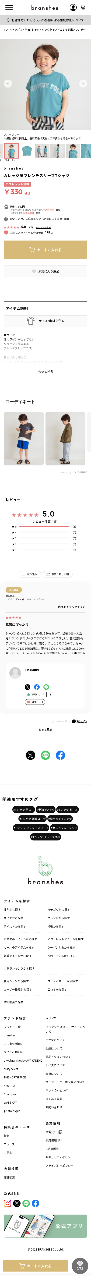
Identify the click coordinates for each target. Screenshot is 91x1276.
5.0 (48, 513)
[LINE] (26, 1203)
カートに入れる (49, 250)
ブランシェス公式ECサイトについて (65, 1029)
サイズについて (55, 1065)
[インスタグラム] (7, 1203)
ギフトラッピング (57, 1090)
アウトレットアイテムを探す (65, 939)
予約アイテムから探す (61, 956)
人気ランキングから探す (19, 968)
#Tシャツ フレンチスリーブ (31, 828)
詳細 (58, 209)
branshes (14, 168)
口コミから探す (57, 989)
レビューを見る (43, 227)
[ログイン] (73, 7)
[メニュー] (9, 7)
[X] (17, 1203)
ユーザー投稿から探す (18, 989)
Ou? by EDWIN (13, 1052)
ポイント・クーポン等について (65, 1082)
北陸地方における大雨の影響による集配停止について (47, 20)
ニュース (9, 1144)
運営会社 (51, 1132)
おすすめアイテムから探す (20, 939)
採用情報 (51, 1140)
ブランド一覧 (12, 1027)
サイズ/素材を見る (51, 321)
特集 (6, 1136)
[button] (8, 83)
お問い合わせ (54, 1107)
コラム (8, 1152)
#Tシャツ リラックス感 (45, 837)
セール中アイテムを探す (19, 947)
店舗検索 (9, 1177)
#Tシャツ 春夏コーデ (32, 819)
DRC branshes (12, 1044)
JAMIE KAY (10, 1102)
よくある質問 (54, 1099)
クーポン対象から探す (61, 947)
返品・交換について (58, 1057)
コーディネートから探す (62, 981)
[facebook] (35, 1203)
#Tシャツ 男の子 (23, 810)
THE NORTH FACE (15, 1077)
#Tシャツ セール (67, 810)
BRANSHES (45, 1249)
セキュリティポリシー (59, 1157)
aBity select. (11, 1069)
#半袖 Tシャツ (46, 810)
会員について (54, 1073)
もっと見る (45, 729)
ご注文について (55, 1040)
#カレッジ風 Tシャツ (64, 828)
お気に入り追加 (48, 271)
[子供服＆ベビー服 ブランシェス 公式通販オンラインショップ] (45, 7)
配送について (54, 1048)
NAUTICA (9, 1086)
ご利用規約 (53, 1149)
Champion (11, 1094)
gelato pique (12, 1111)
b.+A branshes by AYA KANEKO (23, 1060)
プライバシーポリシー (60, 1165)
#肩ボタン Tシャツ (60, 819)
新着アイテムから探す (18, 956)
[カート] (82, 7)
